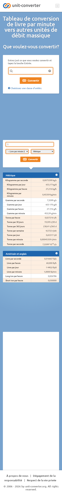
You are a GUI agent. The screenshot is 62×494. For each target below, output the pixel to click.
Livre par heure (13, 263)
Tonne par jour (13, 235)
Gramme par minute (16, 213)
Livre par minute (14, 271)
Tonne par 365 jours (16, 226)
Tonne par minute (15, 239)
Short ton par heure (14, 280)
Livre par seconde (13, 258)
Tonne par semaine (15, 230)
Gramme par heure (15, 209)
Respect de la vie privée (41, 480)
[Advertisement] (31, 116)
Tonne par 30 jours (15, 222)
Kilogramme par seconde (16, 180)
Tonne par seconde (15, 244)
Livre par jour (13, 267)
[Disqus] (31, 374)
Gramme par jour (14, 204)
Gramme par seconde (15, 200)
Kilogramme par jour (16, 184)
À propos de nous (17, 475)
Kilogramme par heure (17, 189)
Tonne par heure (12, 217)
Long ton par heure (14, 276)
